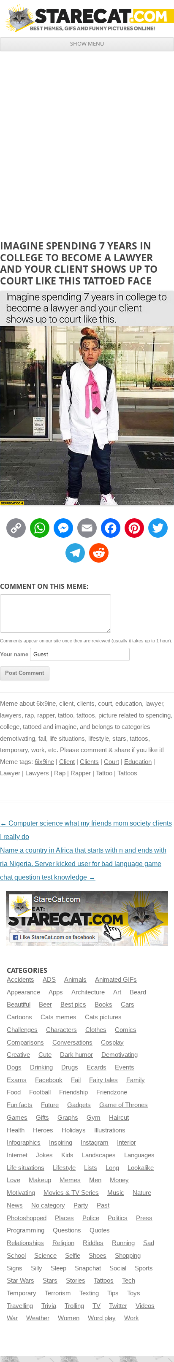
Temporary (21, 1293)
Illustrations (109, 1130)
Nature (142, 1192)
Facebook (49, 1080)
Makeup (40, 1180)
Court (111, 761)
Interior (126, 1142)
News (15, 1205)
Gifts (42, 1117)
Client (67, 761)
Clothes (95, 1029)
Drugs (69, 1067)
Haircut (119, 1117)
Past (103, 1205)
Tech (128, 1280)
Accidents (20, 979)
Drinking (41, 1067)
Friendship (73, 1092)
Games (17, 1117)
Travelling (20, 1305)
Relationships (25, 1243)
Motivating (21, 1192)
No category (48, 1205)
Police (90, 1218)
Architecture (88, 992)
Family (135, 1080)
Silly (36, 1268)
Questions (67, 1230)
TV (96, 1305)
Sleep (58, 1268)
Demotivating (119, 1054)
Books (103, 1004)
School (16, 1255)
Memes (70, 1180)
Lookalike (141, 1167)
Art (117, 992)
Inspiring (60, 1142)
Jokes (44, 1155)
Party (80, 1205)
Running (123, 1243)
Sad (148, 1243)
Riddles (93, 1243)
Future (50, 1105)
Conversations (72, 1042)
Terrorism (58, 1293)
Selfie (72, 1255)
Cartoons (19, 1017)
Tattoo (104, 773)
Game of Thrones (123, 1105)
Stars (50, 1280)
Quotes (100, 1230)
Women (68, 1318)
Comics (125, 1029)
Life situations (25, 1167)
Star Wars (20, 1280)
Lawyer (10, 773)
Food (14, 1092)
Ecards (96, 1067)
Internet (17, 1155)
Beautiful (18, 1004)
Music (115, 1192)
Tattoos (127, 773)
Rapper (81, 773)
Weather (37, 1318)
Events (124, 1067)
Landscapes (99, 1155)
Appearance (23, 992)
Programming (25, 1230)
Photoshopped (26, 1218)
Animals (75, 979)
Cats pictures (103, 1017)
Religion (63, 1243)
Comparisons (25, 1042)
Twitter (118, 1305)
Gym (94, 1117)
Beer (45, 1004)
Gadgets (79, 1105)
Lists (90, 1167)
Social (117, 1268)
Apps (56, 992)
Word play (102, 1318)
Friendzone (111, 1092)
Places (64, 1218)
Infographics (24, 1142)
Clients (89, 761)
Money (119, 1180)
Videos (145, 1305)
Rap (59, 773)
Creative (18, 1054)
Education (138, 761)
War (12, 1318)
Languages (139, 1155)
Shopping (128, 1255)
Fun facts (20, 1105)
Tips (113, 1293)
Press (144, 1218)
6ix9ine (44, 761)
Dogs (14, 1067)
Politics (118, 1218)
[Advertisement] (87, 142)
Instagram (95, 1142)
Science (45, 1255)
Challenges (22, 1029)
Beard (138, 992)
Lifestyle (64, 1167)
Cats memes (58, 1017)
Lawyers (37, 773)
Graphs (67, 1117)
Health (15, 1130)
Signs (14, 1268)
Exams (17, 1080)
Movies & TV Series (71, 1192)
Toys (133, 1293)
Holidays (74, 1130)
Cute (45, 1054)
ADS (49, 979)
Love (13, 1180)
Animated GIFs (116, 979)
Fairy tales (103, 1080)
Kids (67, 1155)
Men (95, 1180)
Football (40, 1092)
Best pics (73, 1004)
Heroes (43, 1130)
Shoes (97, 1255)
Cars (127, 1004)
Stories (75, 1280)
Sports (144, 1268)
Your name (14, 654)
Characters (61, 1029)
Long (112, 1167)
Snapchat (88, 1268)
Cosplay (112, 1042)
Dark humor (76, 1054)
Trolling (74, 1305)
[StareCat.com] (87, 18)
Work (131, 1318)
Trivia (48, 1305)
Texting (89, 1293)
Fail (76, 1080)
